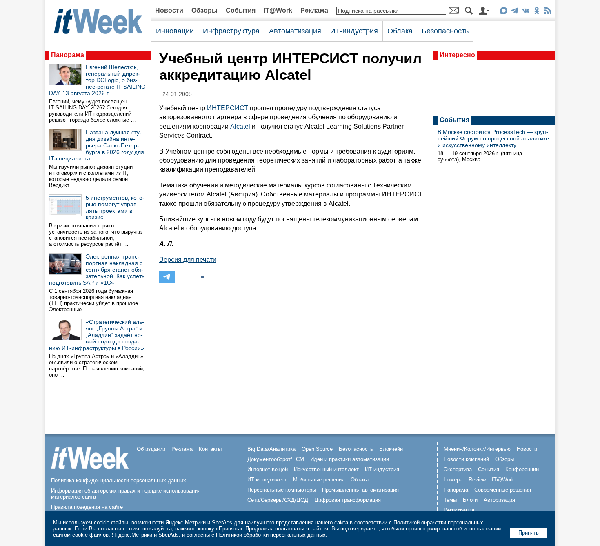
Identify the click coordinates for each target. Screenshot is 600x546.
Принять (528, 533)
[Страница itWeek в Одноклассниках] (536, 12)
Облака (400, 31)
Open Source (317, 449)
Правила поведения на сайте (87, 507)
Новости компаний (466, 459)
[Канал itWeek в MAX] (503, 12)
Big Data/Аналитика (271, 449)
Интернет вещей (267, 469)
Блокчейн (391, 449)
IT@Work (278, 10)
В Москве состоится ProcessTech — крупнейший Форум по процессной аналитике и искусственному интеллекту (493, 138)
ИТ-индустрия (354, 31)
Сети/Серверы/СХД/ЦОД (277, 500)
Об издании (151, 449)
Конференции (522, 469)
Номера (453, 480)
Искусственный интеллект (326, 469)
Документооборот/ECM (275, 459)
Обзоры (204, 10)
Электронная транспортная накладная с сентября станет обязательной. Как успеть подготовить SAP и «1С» (96, 269)
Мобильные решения (318, 480)
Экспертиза (458, 469)
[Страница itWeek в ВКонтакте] (525, 12)
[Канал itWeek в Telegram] (514, 12)
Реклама (314, 10)
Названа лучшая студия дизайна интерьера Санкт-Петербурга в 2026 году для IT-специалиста (96, 145)
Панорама (67, 54)
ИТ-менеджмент (267, 480)
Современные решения (502, 490)
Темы (450, 500)
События (241, 10)
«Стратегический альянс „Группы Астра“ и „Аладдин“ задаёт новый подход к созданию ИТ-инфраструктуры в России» (96, 335)
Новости (169, 10)
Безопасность (445, 31)
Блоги (470, 500)
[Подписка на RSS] (547, 12)
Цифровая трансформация (347, 500)
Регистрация (459, 510)
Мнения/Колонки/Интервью (477, 449)
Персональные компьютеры (281, 490)
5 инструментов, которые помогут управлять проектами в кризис (115, 207)
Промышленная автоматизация (360, 490)
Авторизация (499, 500)
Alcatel (241, 126)
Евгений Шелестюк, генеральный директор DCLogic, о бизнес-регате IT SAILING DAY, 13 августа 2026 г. (97, 80)
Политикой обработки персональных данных (271, 535)
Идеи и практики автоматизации (349, 459)
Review (477, 480)
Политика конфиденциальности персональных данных (118, 480)
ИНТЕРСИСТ (227, 108)
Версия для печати (187, 259)
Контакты (210, 449)
